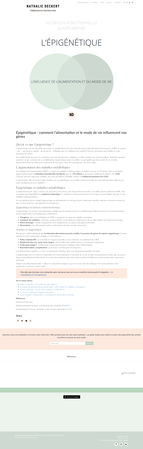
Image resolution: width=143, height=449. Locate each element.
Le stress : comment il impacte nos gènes (37, 292)
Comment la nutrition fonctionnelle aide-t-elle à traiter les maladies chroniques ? (53, 287)
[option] (32, 373)
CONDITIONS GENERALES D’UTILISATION (29, 435)
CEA (70, 309)
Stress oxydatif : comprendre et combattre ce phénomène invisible (47, 295)
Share (19, 315)
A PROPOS (94, 2)
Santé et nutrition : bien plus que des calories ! (39, 284)
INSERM (65, 305)
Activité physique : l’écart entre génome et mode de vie (42, 289)
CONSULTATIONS (82, 2)
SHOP (102, 2)
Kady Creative (33, 437)
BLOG (109, 2)
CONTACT (118, 2)
